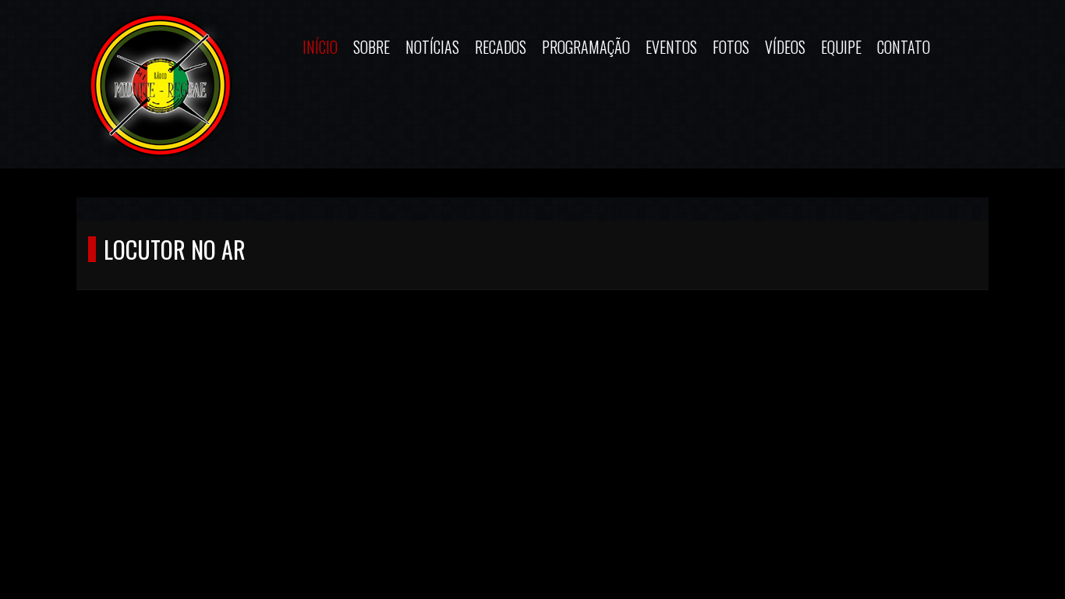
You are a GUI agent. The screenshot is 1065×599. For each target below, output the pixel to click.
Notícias (432, 46)
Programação (586, 46)
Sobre (371, 46)
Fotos (731, 46)
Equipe (841, 46)
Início (320, 46)
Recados (500, 46)
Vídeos (785, 46)
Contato (903, 46)
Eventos (671, 46)
